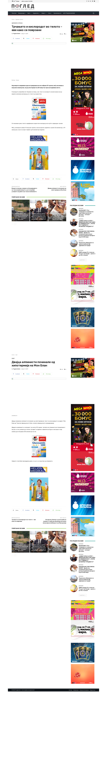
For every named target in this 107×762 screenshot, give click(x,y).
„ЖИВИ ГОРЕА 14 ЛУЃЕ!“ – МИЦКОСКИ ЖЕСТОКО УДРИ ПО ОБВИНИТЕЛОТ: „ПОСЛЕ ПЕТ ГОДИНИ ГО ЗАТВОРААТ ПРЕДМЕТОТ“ (39, 216)
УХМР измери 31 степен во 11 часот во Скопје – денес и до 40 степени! (87, 254)
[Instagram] (89, 1)
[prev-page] (13, 224)
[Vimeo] (92, 1)
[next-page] (15, 224)
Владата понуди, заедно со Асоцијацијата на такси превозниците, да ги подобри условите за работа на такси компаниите (24, 190)
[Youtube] (94, 1)
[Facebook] (87, 1)
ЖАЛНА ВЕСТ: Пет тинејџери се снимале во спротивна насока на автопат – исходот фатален (20, 216)
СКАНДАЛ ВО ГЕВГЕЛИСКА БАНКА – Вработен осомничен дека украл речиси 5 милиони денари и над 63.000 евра (57, 216)
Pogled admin (16, 33)
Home (13, 19)
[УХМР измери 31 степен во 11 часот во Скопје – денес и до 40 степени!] (74, 253)
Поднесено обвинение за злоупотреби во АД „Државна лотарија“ (86, 244)
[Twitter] (91, 1)
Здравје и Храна (19, 19)
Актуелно (20, 211)
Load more (82, 260)
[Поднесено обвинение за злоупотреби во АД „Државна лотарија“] (74, 243)
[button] (93, 13)
